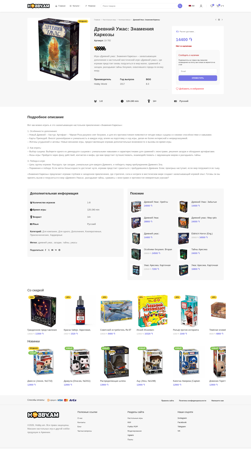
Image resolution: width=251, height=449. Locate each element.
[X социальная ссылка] (49, 250)
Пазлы (130, 439)
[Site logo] (38, 5)
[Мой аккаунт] (201, 6)
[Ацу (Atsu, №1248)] (153, 362)
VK (179, 431)
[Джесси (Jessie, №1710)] (43, 362)
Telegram (182, 426)
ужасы (73, 242)
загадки (58, 242)
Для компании (49, 231)
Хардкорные (56, 235)
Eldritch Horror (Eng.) (202, 233)
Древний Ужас (151, 218)
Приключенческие (39, 235)
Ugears (131, 435)
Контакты (81, 422)
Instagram (182, 418)
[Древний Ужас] (136, 223)
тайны (66, 242)
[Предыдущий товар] (215, 19)
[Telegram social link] (59, 250)
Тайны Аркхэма (199, 249)
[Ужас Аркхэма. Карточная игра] (183, 270)
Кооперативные (125, 20)
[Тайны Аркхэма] (183, 254)
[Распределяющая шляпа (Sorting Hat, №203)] (116, 362)
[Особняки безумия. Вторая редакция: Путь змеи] (136, 254)
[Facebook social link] (45, 250)
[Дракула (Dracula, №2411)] (80, 362)
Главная (97, 20)
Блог (79, 426)
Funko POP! (133, 426)
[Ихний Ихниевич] (153, 311)
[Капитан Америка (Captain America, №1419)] (189, 362)
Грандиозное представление (42, 330)
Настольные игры (109, 20)
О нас (79, 418)
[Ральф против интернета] (189, 311)
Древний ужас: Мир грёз (204, 218)
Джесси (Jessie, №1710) (39, 381)
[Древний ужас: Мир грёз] (183, 223)
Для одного (64, 231)
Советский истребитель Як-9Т (115, 330)
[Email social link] (52, 250)
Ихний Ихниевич (145, 330)
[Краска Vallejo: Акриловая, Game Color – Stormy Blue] (80, 311)
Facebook (182, 422)
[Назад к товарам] (219, 19)
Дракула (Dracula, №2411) (77, 381)
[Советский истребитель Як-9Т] (116, 311)
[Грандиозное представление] (43, 311)
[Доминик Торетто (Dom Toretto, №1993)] (225, 362)
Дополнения (77, 231)
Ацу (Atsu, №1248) (146, 381)
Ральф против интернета (186, 330)
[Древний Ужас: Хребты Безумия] (136, 207)
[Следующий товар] (222, 19)
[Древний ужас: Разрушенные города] (136, 238)
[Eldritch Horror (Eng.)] (183, 238)
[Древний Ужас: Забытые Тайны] (183, 207)
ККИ (129, 422)
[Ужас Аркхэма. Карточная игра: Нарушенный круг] (136, 270)
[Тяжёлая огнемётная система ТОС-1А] (225, 311)
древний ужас (45, 242)
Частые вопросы (84, 431)
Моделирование (135, 431)
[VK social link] (56, 250)
